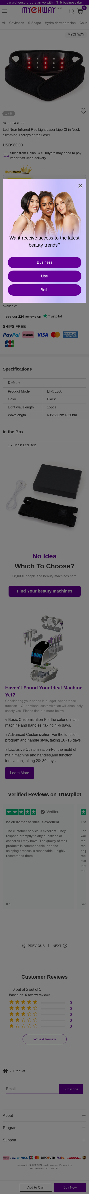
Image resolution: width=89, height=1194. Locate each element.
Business (44, 262)
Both (44, 290)
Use (44, 276)
